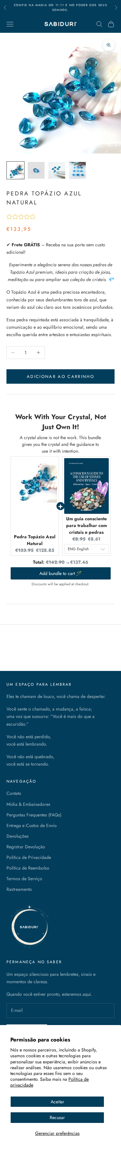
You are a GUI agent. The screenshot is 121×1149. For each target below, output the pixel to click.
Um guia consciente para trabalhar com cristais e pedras (86, 525)
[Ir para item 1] (15, 170)
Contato (13, 793)
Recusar (57, 1117)
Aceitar (57, 1101)
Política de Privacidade (28, 857)
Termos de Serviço (24, 878)
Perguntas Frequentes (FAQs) (33, 815)
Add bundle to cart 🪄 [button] (60, 573)
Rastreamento (19, 889)
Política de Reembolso (27, 868)
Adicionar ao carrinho (60, 376)
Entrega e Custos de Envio (31, 825)
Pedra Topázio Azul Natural (34, 540)
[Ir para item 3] (57, 170)
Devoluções (17, 836)
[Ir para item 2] (36, 170)
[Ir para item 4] (77, 170)
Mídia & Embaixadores (28, 804)
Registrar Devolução (25, 846)
